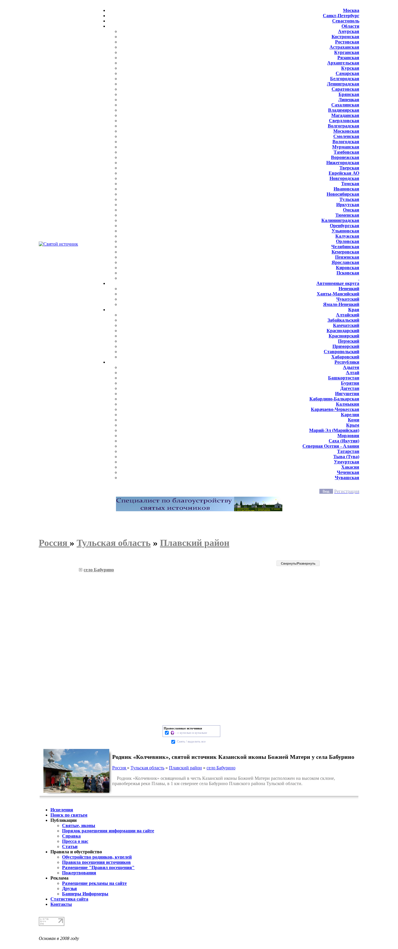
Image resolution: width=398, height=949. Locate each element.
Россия (119, 767)
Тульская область (147, 767)
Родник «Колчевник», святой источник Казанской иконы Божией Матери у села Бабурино (233, 757)
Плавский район (185, 767)
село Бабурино (221, 767)
